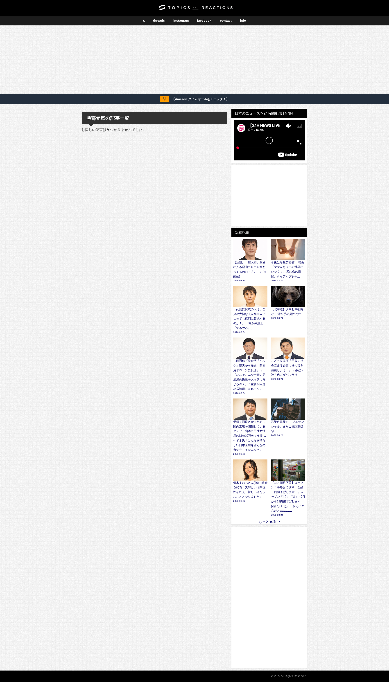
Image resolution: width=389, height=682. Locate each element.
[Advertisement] (194, 60)
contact (226, 20)
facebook (204, 20)
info (243, 20)
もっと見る (267, 521)
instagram (181, 20)
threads (159, 20)
